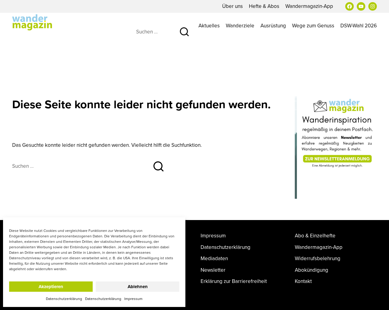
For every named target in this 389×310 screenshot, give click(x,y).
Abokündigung (311, 270)
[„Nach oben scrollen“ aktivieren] (377, 299)
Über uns (232, 6)
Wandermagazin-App (309, 6)
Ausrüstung (273, 25)
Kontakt (303, 281)
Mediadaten (214, 258)
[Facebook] (349, 6)
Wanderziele (240, 25)
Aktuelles (209, 25)
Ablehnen (138, 286)
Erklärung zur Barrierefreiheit (234, 281)
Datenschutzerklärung (64, 298)
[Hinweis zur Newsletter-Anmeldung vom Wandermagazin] (336, 133)
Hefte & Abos (264, 6)
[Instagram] (372, 6)
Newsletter (213, 270)
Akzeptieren (51, 286)
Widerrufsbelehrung (317, 258)
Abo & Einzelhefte (315, 235)
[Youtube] (361, 6)
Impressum (133, 298)
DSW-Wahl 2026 (358, 25)
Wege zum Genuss (313, 25)
